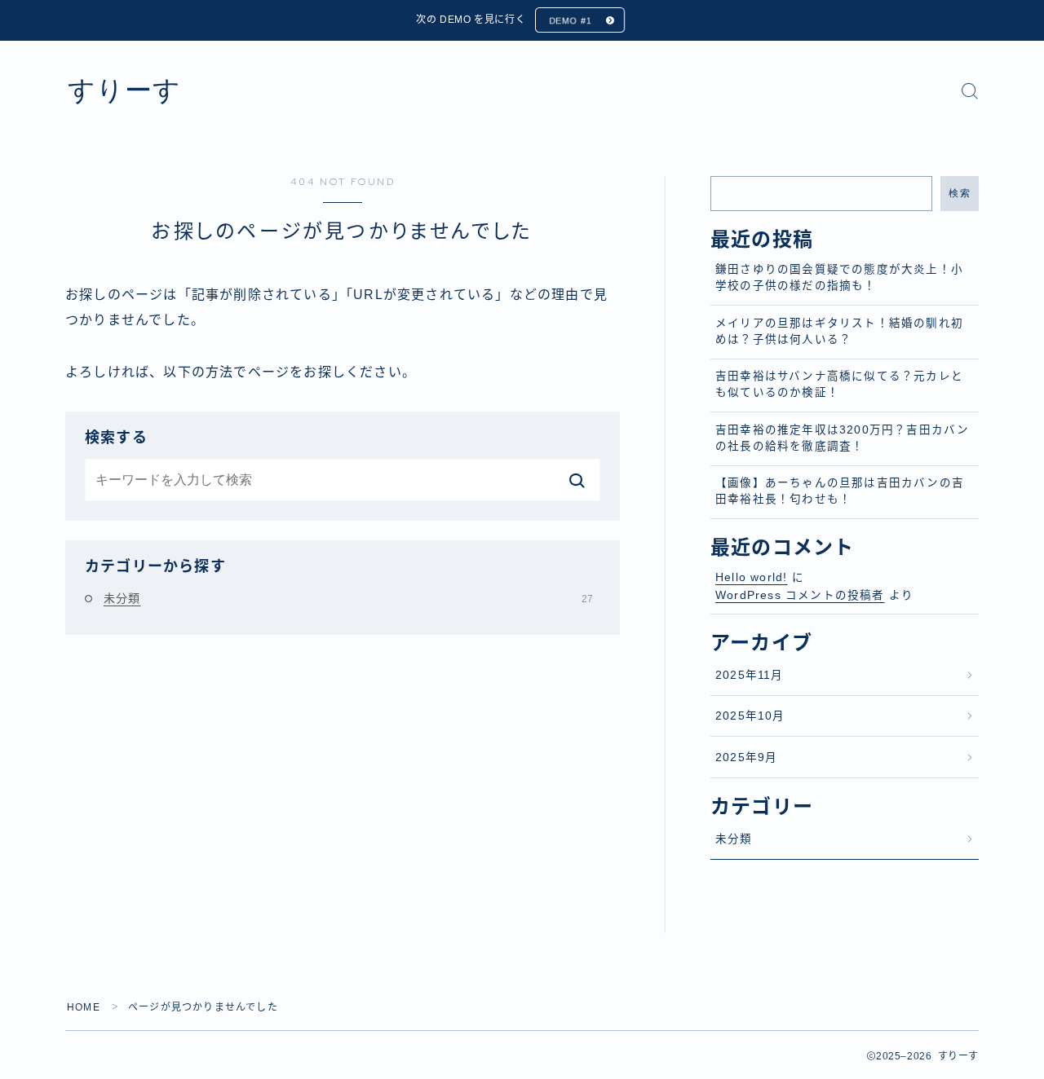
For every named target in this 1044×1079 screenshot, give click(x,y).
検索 (960, 193)
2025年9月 (746, 757)
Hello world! (751, 577)
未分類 (348, 598)
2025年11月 (749, 675)
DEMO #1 (570, 20)
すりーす (124, 90)
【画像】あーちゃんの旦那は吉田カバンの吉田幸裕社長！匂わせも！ (839, 491)
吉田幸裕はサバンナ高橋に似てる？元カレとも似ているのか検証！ (839, 384)
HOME (83, 1007)
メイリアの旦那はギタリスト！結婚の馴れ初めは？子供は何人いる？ (839, 331)
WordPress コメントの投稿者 (800, 595)
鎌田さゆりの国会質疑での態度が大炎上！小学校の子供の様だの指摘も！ (839, 277)
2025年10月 (750, 716)
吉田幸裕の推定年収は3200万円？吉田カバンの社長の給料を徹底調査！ (842, 438)
